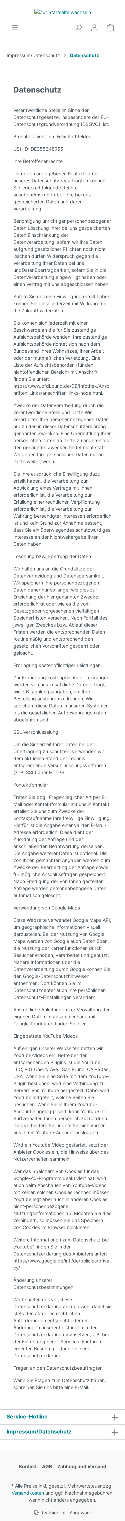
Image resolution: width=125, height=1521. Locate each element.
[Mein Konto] (94, 27)
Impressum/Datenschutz (39, 1431)
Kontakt (28, 1466)
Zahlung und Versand (81, 1466)
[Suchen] (78, 27)
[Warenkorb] (110, 27)
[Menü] (15, 27)
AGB (47, 1466)
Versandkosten (28, 1493)
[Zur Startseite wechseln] (62, 12)
